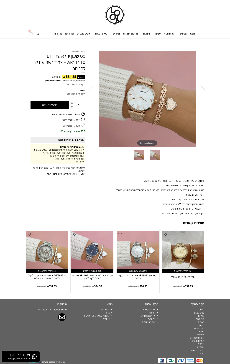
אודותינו (69, 33)
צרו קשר (57, 33)
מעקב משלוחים (148, 322)
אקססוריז (200, 334)
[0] (31, 34)
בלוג (108, 312)
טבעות (157, 33)
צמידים (183, 33)
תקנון (202, 353)
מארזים (116, 33)
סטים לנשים (101, 33)
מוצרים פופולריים (197, 337)
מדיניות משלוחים (148, 315)
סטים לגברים (83, 33)
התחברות (105, 309)
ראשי (192, 33)
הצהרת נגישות (197, 350)
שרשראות (169, 33)
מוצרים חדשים (198, 340)
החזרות (152, 312)
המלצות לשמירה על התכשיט (97, 315)
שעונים (147, 33)
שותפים (106, 318)
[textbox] (137, 316)
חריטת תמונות (130, 33)
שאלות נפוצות (149, 309)
